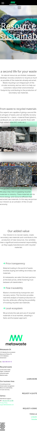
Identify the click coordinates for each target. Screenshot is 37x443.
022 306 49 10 (7, 362)
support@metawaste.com (7, 404)
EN (19, 7)
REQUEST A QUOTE (29, 393)
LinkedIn (34, 417)
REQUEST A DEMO (30, 408)
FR (16, 7)
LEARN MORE (32, 379)
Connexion (7, 8)
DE (13, 7)
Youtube (34, 419)
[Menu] (3, 3)
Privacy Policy (3, 403)
